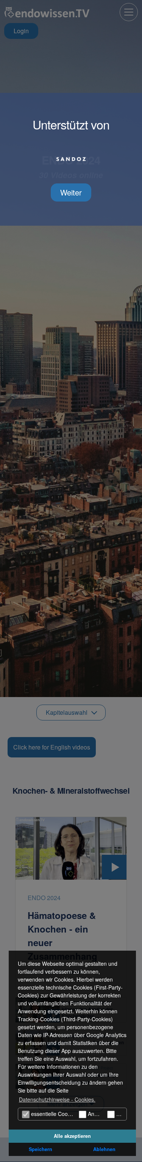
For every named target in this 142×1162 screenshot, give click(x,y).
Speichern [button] (40, 1149)
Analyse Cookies (95, 1113)
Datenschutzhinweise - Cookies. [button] (57, 1099)
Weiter (71, 192)
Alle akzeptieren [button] (72, 1136)
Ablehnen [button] (104, 1149)
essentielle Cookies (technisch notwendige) (53, 1113)
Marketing (120, 1113)
